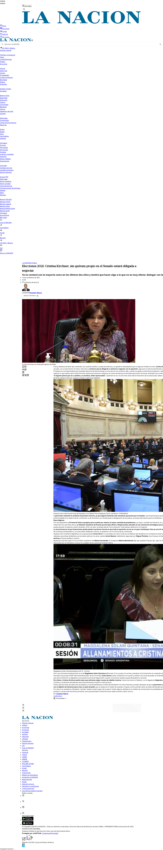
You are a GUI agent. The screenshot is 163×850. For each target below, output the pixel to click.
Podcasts (3, 157)
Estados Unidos (5, 89)
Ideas (2, 193)
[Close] (23, 705)
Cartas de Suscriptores (8, 123)
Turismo (3, 145)
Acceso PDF (4, 177)
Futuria (2, 68)
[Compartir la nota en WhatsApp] (25, 369)
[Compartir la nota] (23, 369)
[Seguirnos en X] (23, 802)
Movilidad (3, 80)
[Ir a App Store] (27, 824)
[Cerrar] (32, 40)
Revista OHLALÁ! (6, 199)
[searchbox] (81, 44)
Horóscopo (4, 150)
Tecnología (4, 148)
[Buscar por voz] (160, 44)
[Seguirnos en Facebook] (23, 796)
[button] (81, 146)
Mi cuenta (5, 37)
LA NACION (26, 263)
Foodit (4, 31)
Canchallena (4, 136)
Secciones (5, 29)
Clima (2, 57)
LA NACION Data (6, 59)
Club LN (5, 34)
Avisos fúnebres (5, 181)
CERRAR (2, 1)
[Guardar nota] (23, 366)
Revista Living (5, 206)
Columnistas (4, 120)
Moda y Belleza (5, 159)
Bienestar (3, 107)
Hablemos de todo (6, 111)
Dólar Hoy (3, 71)
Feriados (3, 152)
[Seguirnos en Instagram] (23, 808)
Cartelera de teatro (7, 170)
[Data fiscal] (23, 847)
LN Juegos (3, 143)
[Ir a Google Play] (27, 820)
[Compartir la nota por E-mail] (28, 375)
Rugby (2, 132)
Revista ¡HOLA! (5, 202)
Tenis (2, 134)
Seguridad (3, 98)
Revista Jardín (5, 211)
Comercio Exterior (6, 78)
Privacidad (54, 833)
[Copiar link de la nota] (23, 372)
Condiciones (46, 833)
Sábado (2, 190)
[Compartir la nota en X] (25, 375)
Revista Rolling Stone (7, 208)
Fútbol (2, 129)
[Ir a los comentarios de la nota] (25, 366)
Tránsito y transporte (7, 55)
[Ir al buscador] (24, 9)
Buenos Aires (4, 96)
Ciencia (2, 109)
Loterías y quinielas (7, 154)
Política (34, 263)
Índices (2, 82)
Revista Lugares (5, 204)
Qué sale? (3, 166)
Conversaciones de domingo (10, 188)
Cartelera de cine (6, 168)
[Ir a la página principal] (81, 23)
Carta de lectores (6, 186)
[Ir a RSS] (23, 813)
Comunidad (4, 105)
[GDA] (27, 840)
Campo (2, 73)
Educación (3, 100)
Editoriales (4, 118)
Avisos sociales (5, 184)
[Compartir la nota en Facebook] (23, 375)
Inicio (4, 26)
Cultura (2, 102)
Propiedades (4, 75)
